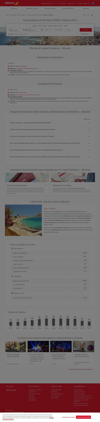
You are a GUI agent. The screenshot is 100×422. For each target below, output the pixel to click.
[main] (50, 417)
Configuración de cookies (68, 417)
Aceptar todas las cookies (83, 417)
